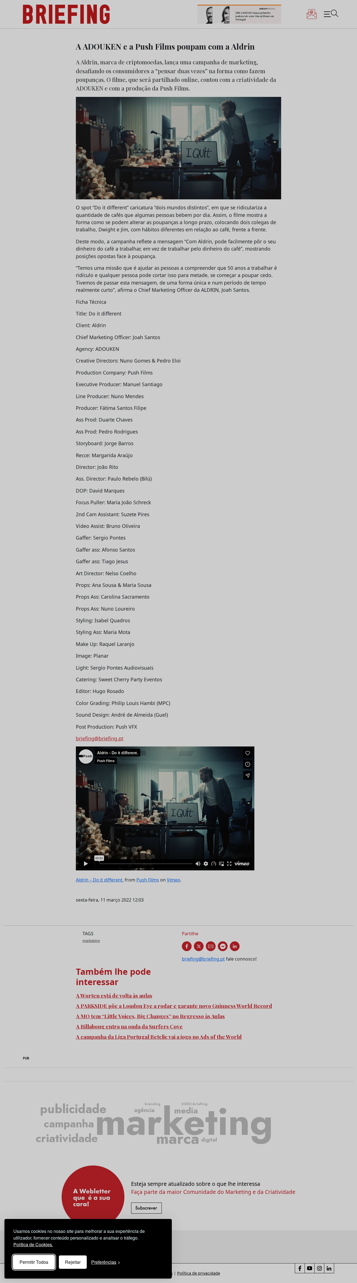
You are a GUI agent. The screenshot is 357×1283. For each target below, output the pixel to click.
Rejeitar (73, 1262)
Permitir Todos (34, 1262)
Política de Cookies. (33, 1244)
